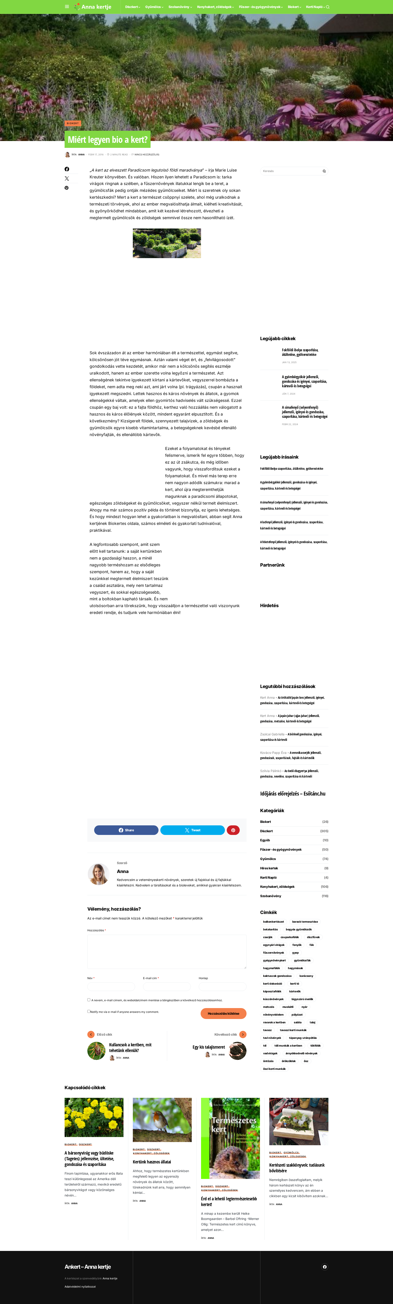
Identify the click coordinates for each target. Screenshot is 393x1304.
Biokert (73, 123)
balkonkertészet (273, 921)
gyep (295, 952)
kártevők (294, 991)
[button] (67, 7)
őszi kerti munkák (274, 1068)
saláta (298, 1022)
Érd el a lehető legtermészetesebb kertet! (229, 1201)
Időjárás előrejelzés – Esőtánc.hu (292, 793)
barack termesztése (305, 921)
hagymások (295, 968)
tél (264, 1045)
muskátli (287, 1007)
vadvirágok (270, 1053)
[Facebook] (324, 1266)
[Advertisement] (167, 303)
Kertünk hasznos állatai (152, 1162)
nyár (304, 1007)
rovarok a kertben (274, 1022)
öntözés (268, 1061)
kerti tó (294, 983)
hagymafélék (271, 968)
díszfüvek (313, 937)
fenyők (296, 945)
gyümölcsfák (302, 960)
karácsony (306, 976)
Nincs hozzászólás (147, 154)
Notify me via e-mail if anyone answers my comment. (124, 1012)
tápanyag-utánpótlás (303, 1038)
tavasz (267, 1030)
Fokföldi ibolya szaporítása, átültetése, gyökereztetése (300, 352)
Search (324, 171)
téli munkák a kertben (288, 1045)
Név (91, 978)
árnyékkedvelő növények (301, 1053)
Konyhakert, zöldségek (277, 886)
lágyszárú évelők (302, 999)
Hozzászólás (96, 930)
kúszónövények (273, 999)
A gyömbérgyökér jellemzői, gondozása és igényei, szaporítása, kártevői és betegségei (304, 381)
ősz (306, 1061)
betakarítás (270, 929)
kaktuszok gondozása (277, 976)
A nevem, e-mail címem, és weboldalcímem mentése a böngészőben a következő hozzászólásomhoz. (157, 1000)
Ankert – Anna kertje (88, 1266)
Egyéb (265, 840)
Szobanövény (270, 896)
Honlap (203, 978)
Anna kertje (110, 1278)
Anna (122, 871)
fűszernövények (273, 952)
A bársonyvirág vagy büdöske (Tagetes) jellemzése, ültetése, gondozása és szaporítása (89, 1158)
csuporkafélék (290, 937)
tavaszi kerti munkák (293, 1030)
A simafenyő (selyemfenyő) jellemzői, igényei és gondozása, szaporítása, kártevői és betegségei (305, 412)
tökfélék (315, 1045)
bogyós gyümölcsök (299, 929)
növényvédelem (273, 1014)
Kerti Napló (268, 877)
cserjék (267, 937)
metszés (268, 1007)
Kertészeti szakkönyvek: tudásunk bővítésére (296, 1168)
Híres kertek (269, 868)
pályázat (297, 1014)
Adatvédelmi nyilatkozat (80, 1286)
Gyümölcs (268, 859)
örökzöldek (289, 1061)
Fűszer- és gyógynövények (281, 849)
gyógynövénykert (274, 960)
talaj (312, 1022)
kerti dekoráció (272, 983)
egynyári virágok (273, 945)
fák (312, 945)
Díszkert (266, 831)
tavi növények (272, 1038)
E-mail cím (151, 978)
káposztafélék (272, 991)
